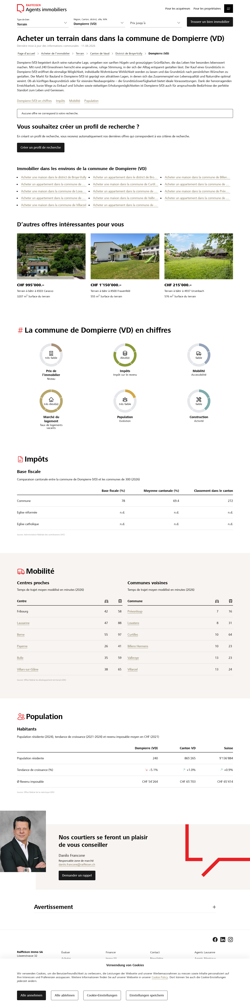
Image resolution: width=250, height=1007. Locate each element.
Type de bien (23, 19)
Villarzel (133, 669)
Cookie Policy (160, 977)
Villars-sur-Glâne (27, 669)
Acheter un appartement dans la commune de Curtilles (197, 184)
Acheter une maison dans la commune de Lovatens (54, 191)
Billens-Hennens (138, 646)
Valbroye (133, 658)
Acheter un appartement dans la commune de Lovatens (126, 191)
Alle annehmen (31, 995)
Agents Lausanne (205, 952)
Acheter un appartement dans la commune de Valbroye (197, 198)
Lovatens (133, 623)
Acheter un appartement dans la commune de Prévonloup (54, 198)
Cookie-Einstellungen (102, 995)
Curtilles (133, 634)
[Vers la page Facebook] (215, 939)
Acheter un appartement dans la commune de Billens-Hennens (54, 184)
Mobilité (74, 101)
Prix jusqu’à (137, 23)
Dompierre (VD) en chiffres (34, 101)
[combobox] (97, 23)
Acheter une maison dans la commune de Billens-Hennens (197, 177)
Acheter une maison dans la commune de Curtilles (126, 184)
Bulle (20, 658)
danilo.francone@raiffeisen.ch (77, 864)
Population (91, 101)
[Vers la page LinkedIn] (222, 939)
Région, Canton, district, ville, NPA (90, 19)
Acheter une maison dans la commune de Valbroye (126, 198)
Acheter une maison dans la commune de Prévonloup (197, 191)
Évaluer (65, 952)
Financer (111, 952)
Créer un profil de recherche (41, 147)
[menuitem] (177, 8)
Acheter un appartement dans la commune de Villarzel (126, 205)
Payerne (22, 646)
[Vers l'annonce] (51, 256)
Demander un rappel (77, 875)
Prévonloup (135, 611)
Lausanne (23, 623)
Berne (20, 634)
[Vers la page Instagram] (230, 939)
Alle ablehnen (65, 995)
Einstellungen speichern (147, 995)
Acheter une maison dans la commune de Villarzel (53, 205)
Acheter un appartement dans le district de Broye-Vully (126, 177)
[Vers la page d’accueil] (41, 9)
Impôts (60, 101)
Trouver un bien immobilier (209, 22)
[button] (228, 8)
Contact (155, 952)
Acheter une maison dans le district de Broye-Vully (53, 177)
